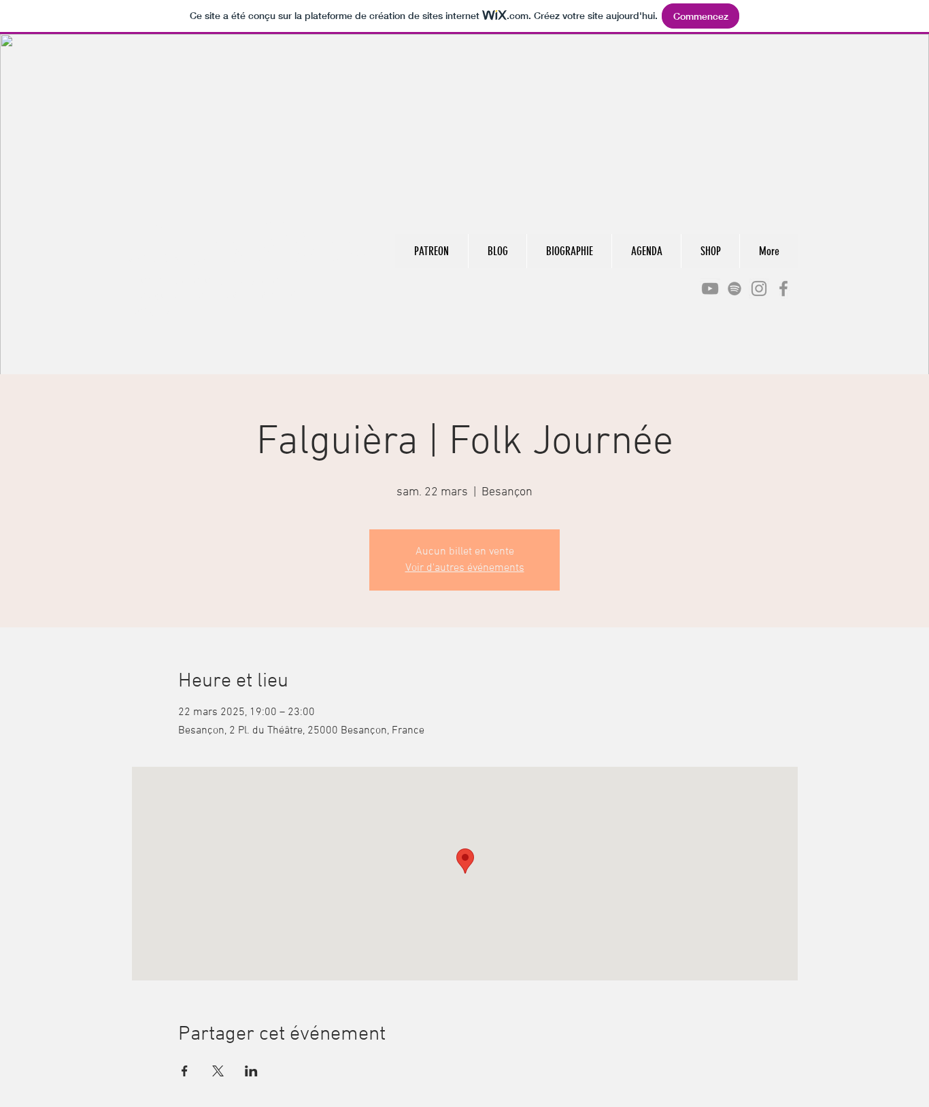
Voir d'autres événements (464, 568)
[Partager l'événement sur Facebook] (184, 1070)
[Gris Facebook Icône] (783, 288)
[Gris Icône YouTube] (710, 288)
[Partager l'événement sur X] (218, 1070)
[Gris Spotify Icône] (734, 288)
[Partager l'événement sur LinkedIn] (251, 1070)
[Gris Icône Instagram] (759, 288)
